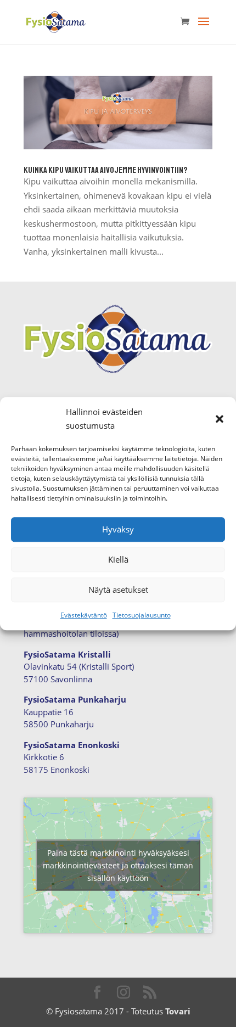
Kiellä (118, 559)
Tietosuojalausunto (142, 615)
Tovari (177, 1011)
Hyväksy (118, 529)
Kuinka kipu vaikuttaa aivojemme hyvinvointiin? (106, 170)
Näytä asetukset (118, 589)
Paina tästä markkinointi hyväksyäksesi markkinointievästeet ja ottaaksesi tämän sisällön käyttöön (118, 865)
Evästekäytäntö (83, 615)
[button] (219, 418)
